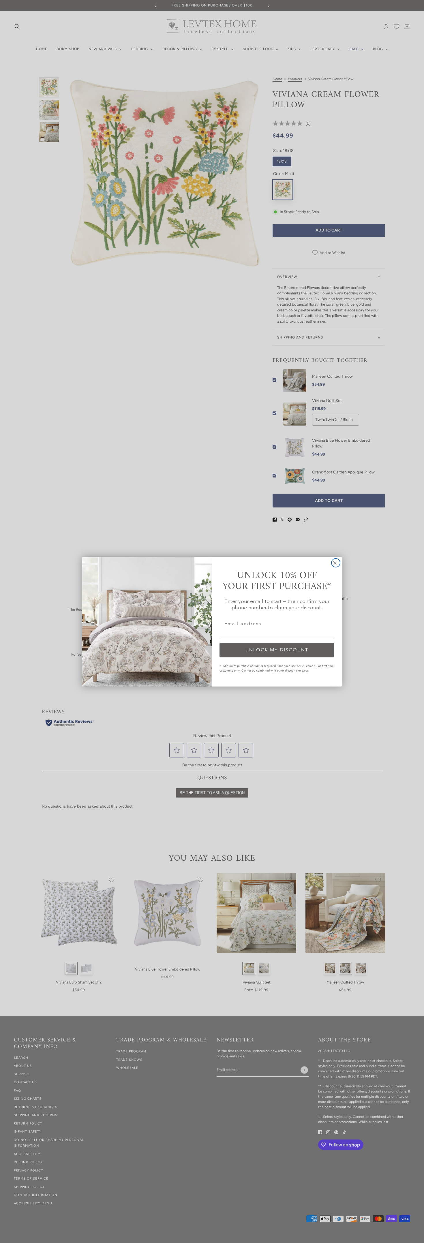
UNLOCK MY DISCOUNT (276, 649)
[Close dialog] (335, 562)
